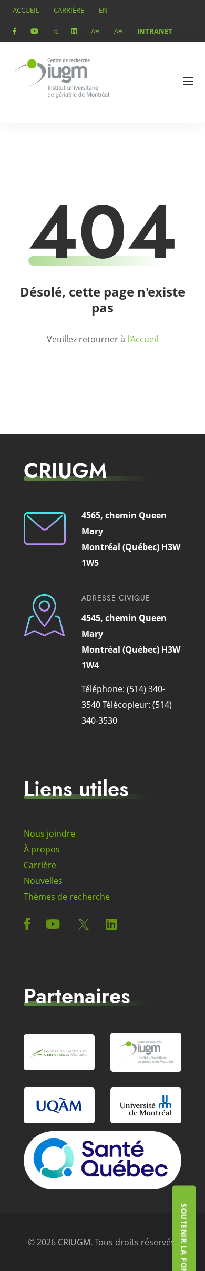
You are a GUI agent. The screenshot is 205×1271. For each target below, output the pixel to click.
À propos (42, 849)
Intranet (154, 31)
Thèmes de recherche (67, 896)
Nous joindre (49, 833)
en (103, 10)
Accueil (26, 10)
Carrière (69, 10)
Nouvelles (43, 881)
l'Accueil (142, 339)
